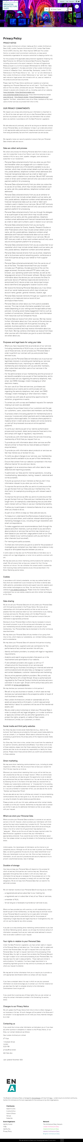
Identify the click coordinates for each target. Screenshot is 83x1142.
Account (62, 1)
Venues (8, 1116)
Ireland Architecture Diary (51, 1129)
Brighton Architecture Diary (51, 1134)
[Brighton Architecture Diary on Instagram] (76, 1)
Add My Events (7, 1124)
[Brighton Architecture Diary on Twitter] (79, 1)
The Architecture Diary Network (52, 1124)
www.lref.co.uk (8, 97)
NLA (51, 1098)
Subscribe (9, 1118)
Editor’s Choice (11, 1113)
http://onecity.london (21, 97)
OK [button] (62, 1140)
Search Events (10, 1109)
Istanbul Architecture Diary (51, 1131)
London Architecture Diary (51, 1126)
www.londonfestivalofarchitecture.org (15, 94)
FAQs (4, 1126)
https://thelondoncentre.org (38, 97)
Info (67, 1)
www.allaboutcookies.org (18, 590)
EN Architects (36, 1098)
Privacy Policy (7, 1131)
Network (71, 1)
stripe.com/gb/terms (21, 685)
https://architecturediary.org (24, 92)
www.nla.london (9, 92)
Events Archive (10, 1111)
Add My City (6, 1129)
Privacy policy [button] (52, 1140)
